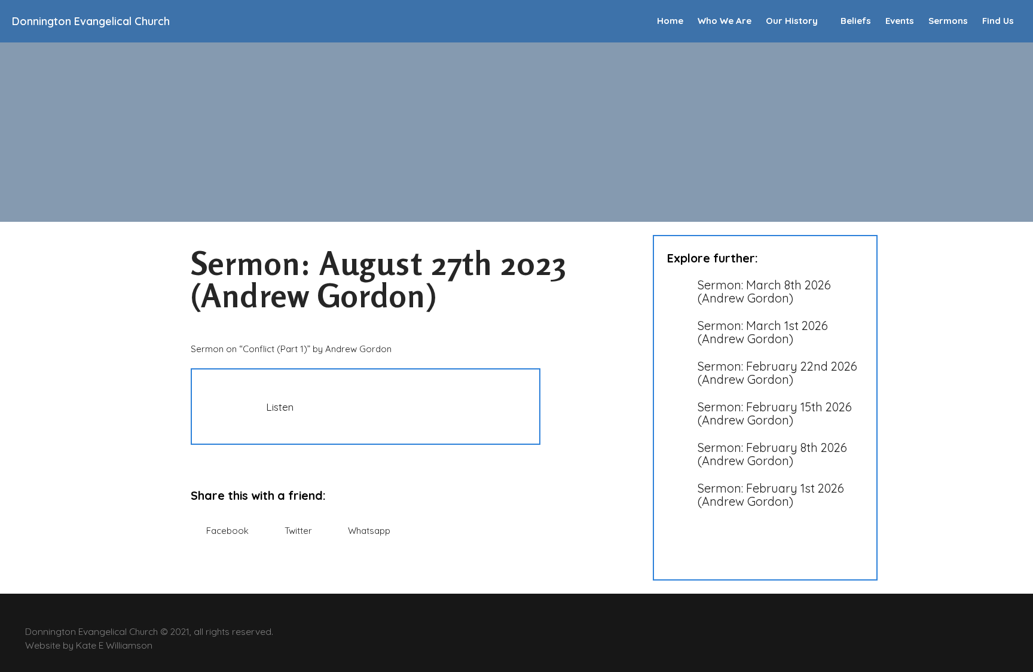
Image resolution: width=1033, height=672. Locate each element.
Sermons (948, 20)
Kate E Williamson (114, 645)
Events (899, 20)
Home (670, 20)
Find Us (998, 20)
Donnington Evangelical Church (91, 21)
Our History (792, 20)
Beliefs (856, 20)
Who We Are (724, 20)
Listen (280, 406)
